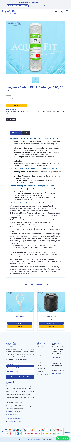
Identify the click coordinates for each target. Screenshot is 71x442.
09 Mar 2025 (57, 357)
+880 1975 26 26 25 (14, 418)
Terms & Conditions (42, 374)
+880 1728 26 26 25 (14, 412)
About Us (39, 349)
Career (46, 6)
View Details (36, 305)
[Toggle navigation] (55, 12)
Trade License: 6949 (13, 368)
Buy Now (35, 326)
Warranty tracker (57, 6)
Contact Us (40, 346)
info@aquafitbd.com (14, 421)
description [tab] (16, 132)
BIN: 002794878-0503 (13, 364)
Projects (39, 356)
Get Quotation (11, 119)
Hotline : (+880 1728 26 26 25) (18, 6)
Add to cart (36, 323)
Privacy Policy (41, 371)
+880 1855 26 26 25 (14, 415)
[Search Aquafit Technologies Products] (62, 12)
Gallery (39, 362)
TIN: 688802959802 (12, 371)
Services (39, 353)
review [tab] (26, 132)
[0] (66, 12)
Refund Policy (41, 368)
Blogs (38, 359)
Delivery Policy (41, 365)
